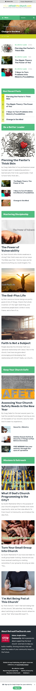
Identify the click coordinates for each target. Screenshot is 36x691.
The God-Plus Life (13, 295)
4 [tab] (7, 36)
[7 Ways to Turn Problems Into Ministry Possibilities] (6, 72)
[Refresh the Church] (18, 6)
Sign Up (17, 688)
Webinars (26, 673)
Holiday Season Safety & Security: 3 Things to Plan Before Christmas (23, 439)
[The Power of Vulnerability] (18, 233)
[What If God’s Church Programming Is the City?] (18, 478)
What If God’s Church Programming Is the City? (15, 497)
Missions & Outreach (13, 673)
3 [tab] (5, 36)
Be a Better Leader (21, 45)
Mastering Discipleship (10, 670)
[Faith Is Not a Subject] (18, 328)
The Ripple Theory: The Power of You (23, 61)
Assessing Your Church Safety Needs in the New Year (17, 406)
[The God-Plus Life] (18, 281)
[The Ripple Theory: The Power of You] (6, 60)
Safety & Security (27, 670)
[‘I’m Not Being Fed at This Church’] (18, 583)
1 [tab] (1, 36)
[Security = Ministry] (6, 429)
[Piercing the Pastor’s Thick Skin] (6, 48)
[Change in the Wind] (6, 203)
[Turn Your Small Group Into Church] (18, 532)
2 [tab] (3, 36)
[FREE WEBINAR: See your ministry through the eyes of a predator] (6, 449)
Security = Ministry (21, 427)
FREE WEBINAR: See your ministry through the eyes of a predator (22, 448)
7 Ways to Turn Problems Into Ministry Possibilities (24, 74)
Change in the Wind (11, 31)
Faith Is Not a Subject (16, 343)
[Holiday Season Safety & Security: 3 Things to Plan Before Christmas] (6, 439)
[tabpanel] (18, 27)
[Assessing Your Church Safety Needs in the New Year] (18, 387)
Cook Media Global (22, 664)
